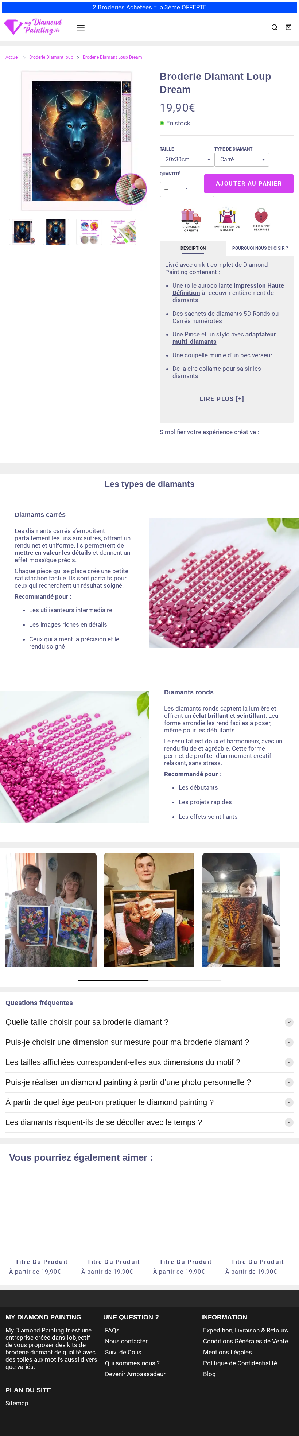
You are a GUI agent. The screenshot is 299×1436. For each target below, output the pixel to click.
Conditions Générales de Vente (245, 1341)
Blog (209, 1374)
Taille (167, 149)
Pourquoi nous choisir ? (260, 248)
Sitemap (16, 1403)
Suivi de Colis (123, 1352)
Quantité (170, 173)
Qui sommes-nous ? (132, 1363)
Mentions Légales (227, 1352)
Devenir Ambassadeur (135, 1374)
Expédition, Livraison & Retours (245, 1330)
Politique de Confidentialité (240, 1363)
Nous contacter (126, 1341)
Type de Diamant (233, 149)
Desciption (193, 248)
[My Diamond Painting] (33, 27)
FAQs (112, 1330)
